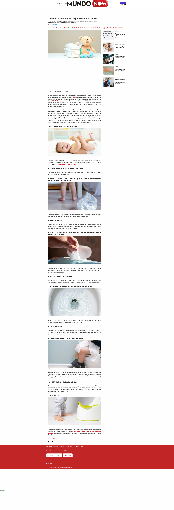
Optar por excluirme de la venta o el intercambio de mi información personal (59, 467)
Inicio (49, 15)
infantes (116, 31)
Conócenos (55, 446)
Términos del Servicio (70, 446)
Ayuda (53, 438)
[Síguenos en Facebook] (46, 463)
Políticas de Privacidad (80, 446)
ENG (125, 4)
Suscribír (123, 3)
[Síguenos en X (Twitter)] (48, 463)
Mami (52, 15)
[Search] (53, 3)
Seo (55, 438)
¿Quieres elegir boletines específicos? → (57, 458)
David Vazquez (52, 24)
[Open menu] (49, 3)
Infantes (55, 15)
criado (75, 97)
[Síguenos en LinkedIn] (51, 463)
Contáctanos (62, 446)
